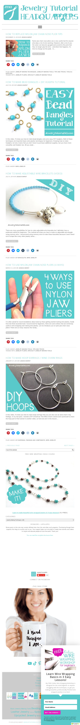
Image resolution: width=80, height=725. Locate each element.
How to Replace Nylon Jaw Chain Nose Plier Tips (34, 34)
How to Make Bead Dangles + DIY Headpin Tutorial (35, 82)
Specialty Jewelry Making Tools (40, 75)
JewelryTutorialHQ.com (32, 722)
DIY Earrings (20, 440)
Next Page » (69, 445)
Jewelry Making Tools (45, 72)
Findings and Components (35, 440)
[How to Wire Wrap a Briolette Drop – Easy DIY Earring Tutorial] (22, 696)
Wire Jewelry (20, 166)
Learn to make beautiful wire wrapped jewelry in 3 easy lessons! (35, 513)
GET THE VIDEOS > (52, 712)
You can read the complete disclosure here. (40, 535)
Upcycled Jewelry (25, 715)
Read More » (38, 54)
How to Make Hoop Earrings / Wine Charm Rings (34, 357)
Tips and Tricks (60, 72)
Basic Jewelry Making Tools (20, 708)
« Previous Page (13, 445)
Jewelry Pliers (21, 75)
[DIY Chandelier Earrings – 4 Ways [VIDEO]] (11, 696)
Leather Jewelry (20, 711)
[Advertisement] (40, 555)
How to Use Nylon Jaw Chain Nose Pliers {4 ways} (35, 264)
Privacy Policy (50, 720)
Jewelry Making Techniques (26, 72)
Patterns (32, 712)
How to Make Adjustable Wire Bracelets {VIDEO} (34, 173)
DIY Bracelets (21, 257)
